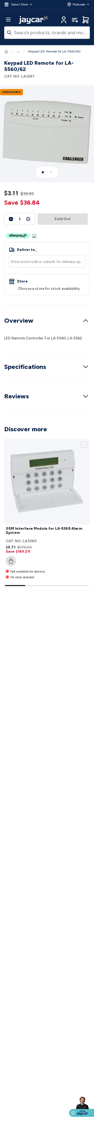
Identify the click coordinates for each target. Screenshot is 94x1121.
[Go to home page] (33, 20)
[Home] (6, 51)
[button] (18, 4)
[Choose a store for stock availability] (47, 284)
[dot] (43, 172)
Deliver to (27, 250)
